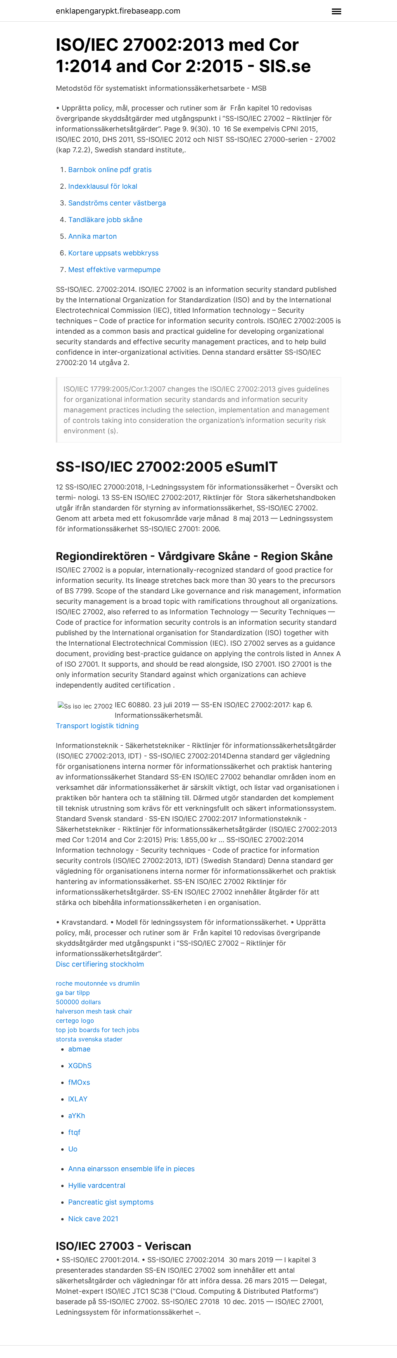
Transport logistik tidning (97, 726)
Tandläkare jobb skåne (105, 219)
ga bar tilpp (73, 992)
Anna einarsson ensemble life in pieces (131, 1169)
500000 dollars (78, 1002)
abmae (79, 1049)
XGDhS (79, 1066)
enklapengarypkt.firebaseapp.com (118, 11)
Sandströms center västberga (117, 203)
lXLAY (78, 1099)
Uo (73, 1149)
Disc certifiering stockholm (100, 964)
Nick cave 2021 (93, 1219)
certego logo (75, 1020)
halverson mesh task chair (94, 1011)
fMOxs (79, 1082)
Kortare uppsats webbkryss (113, 253)
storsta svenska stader (89, 1039)
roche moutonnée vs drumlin (98, 983)
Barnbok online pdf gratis (110, 169)
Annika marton (92, 236)
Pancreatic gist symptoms (111, 1202)
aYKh (76, 1116)
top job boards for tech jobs (97, 1030)
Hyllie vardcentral (96, 1185)
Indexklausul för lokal (102, 186)
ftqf (74, 1132)
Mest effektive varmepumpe (114, 269)
